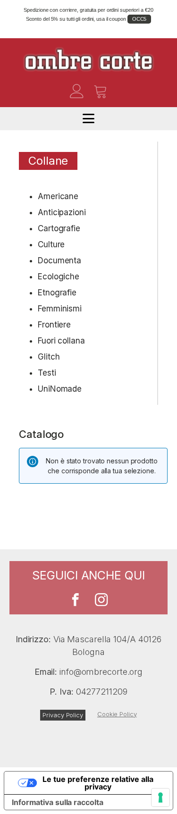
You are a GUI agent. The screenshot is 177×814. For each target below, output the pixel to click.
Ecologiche (58, 276)
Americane (58, 196)
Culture (51, 244)
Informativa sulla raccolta (57, 802)
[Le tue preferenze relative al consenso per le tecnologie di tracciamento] (160, 797)
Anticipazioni (62, 212)
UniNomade (60, 389)
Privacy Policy (62, 715)
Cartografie (59, 228)
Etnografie (57, 292)
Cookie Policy (117, 714)
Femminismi (60, 308)
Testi (47, 373)
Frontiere (54, 324)
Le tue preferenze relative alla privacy (97, 782)
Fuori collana (61, 340)
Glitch (48, 356)
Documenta (59, 260)
